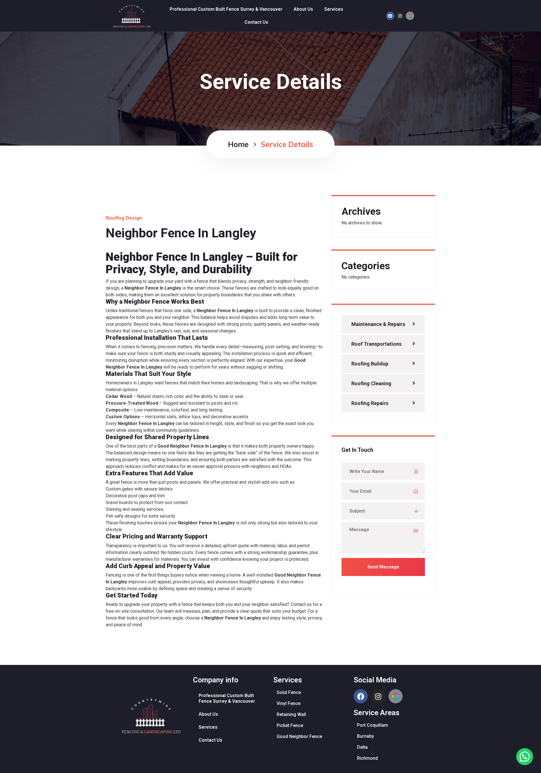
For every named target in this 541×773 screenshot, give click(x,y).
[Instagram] (400, 16)
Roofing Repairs (369, 403)
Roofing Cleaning (371, 383)
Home (238, 144)
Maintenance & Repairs (378, 324)
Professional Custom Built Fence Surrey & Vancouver (226, 9)
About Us (303, 9)
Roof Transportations (376, 344)
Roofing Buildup (369, 364)
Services (333, 9)
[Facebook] (390, 16)
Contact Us (256, 22)
